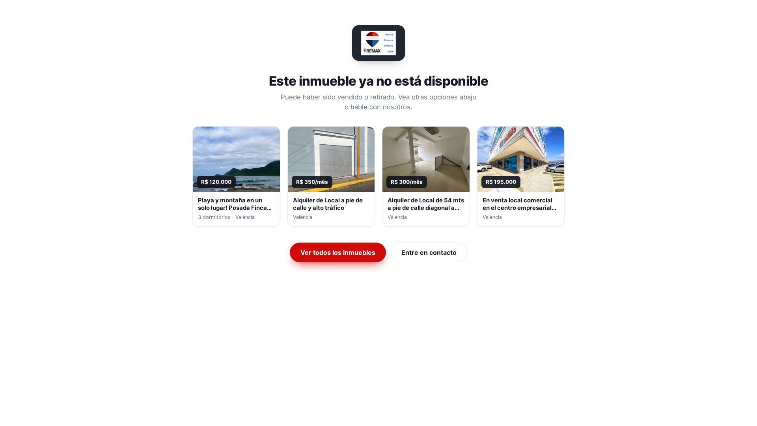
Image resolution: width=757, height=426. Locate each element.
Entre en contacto (429, 252)
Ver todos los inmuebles (337, 252)
